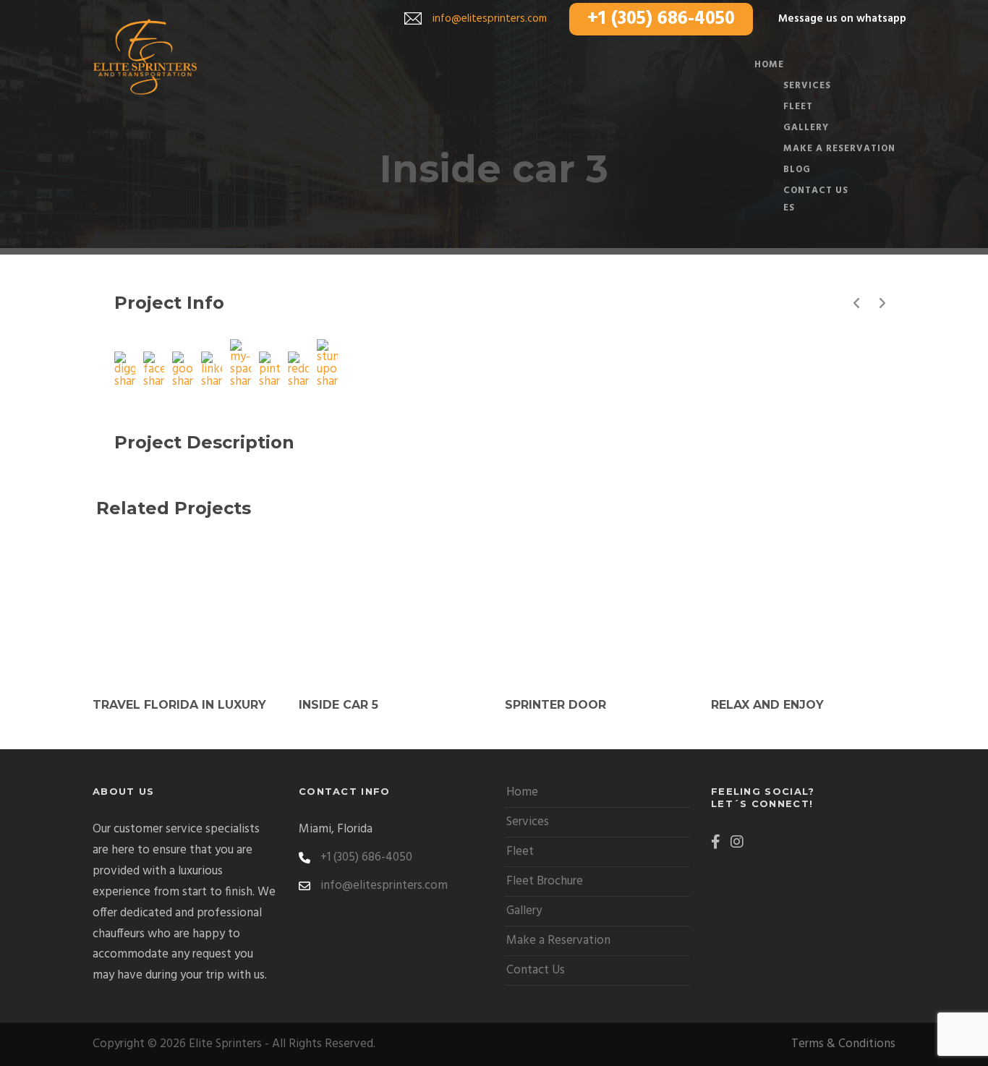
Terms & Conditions (843, 1044)
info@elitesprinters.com (490, 18)
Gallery (524, 911)
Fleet (520, 851)
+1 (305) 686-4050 (661, 19)
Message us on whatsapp (842, 18)
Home (522, 792)
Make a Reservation (839, 148)
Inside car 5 (338, 705)
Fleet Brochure (544, 881)
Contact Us (815, 190)
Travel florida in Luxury (179, 705)
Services (527, 822)
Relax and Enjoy (767, 705)
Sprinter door (555, 705)
